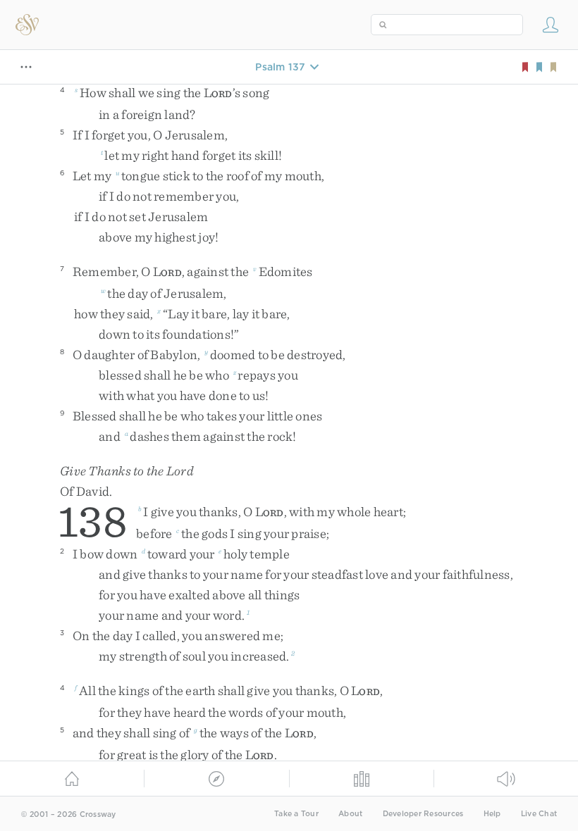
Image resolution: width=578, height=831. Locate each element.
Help (492, 813)
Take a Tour (296, 813)
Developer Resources (423, 813)
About (350, 813)
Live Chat (539, 813)
